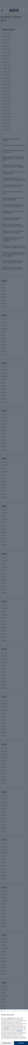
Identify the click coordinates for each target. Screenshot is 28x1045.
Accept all (21, 1043)
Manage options (7, 1043)
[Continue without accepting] (1, 1010)
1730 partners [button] (10, 1018)
